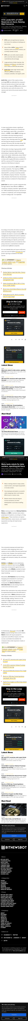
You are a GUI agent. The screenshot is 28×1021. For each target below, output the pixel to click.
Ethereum (7, 64)
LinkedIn (9, 262)
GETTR (5, 940)
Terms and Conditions (18, 950)
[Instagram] (2, 938)
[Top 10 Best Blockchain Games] (14, 422)
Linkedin (16, 938)
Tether (17, 47)
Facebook (4, 262)
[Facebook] (16, 339)
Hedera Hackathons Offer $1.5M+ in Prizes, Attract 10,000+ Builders (14, 284)
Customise (7, 1018)
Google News (21, 262)
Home (2, 17)
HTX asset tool (19, 251)
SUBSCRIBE (21, 312)
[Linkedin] (12, 938)
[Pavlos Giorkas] (2, 30)
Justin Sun (7, 69)
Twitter (15, 935)
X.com (13, 262)
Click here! (15, 2)
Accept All (14, 1014)
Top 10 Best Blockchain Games (9, 431)
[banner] (14, 13)
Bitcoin (14, 64)
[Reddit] (20, 938)
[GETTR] (2, 941)
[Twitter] (11, 935)
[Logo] (5, 5)
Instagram (7, 938)
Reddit (24, 938)
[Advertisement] (14, 110)
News (6, 17)
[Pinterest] (22, 339)
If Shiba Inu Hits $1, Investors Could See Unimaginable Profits (13, 279)
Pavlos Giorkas (8, 30)
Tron (21, 139)
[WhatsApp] (25, 339)
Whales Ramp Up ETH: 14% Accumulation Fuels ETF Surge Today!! (13, 295)
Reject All (20, 1018)
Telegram (18, 260)
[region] (14, 1012)
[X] (19, 339)
